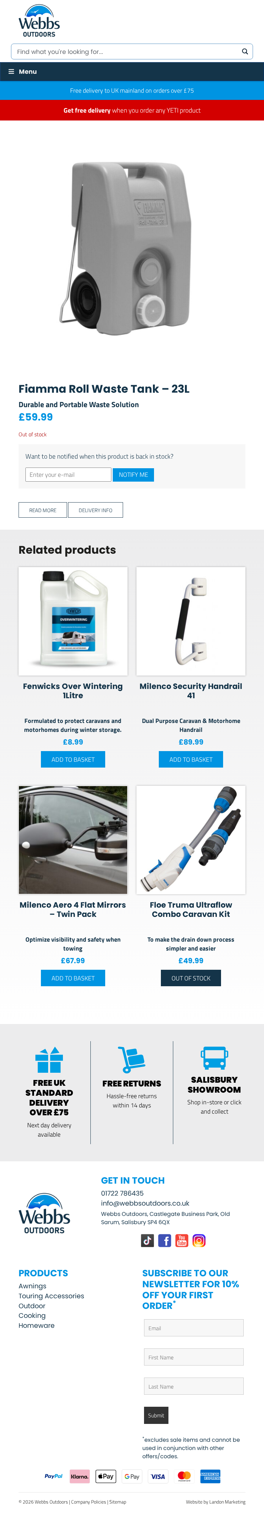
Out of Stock (191, 978)
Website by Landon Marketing (215, 1501)
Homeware (37, 1325)
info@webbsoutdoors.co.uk (145, 1203)
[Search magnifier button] (245, 51)
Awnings (32, 1286)
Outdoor (32, 1306)
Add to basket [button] (73, 759)
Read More (42, 510)
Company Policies (88, 1501)
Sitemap (117, 1501)
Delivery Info (95, 510)
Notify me (133, 474)
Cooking (32, 1315)
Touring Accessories (51, 1296)
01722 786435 (122, 1193)
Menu (28, 71)
